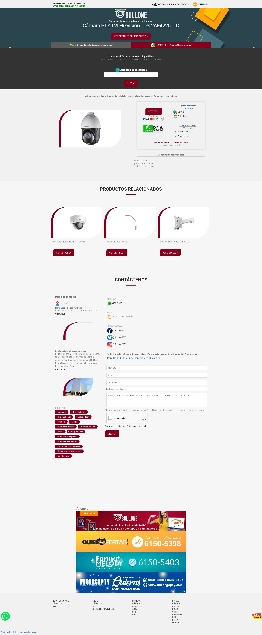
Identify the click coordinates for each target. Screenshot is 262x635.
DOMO (135, 606)
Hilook (146, 60)
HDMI (60, 432)
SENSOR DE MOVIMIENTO (104, 609)
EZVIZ (95, 601)
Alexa (74, 422)
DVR (54, 606)
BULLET (175, 606)
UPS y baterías (76, 432)
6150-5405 (116, 303)
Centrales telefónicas (67, 441)
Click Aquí (60, 314)
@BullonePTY (119, 330)
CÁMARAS (57, 604)
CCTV (134, 609)
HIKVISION (136, 601)
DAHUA (175, 601)
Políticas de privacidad (136, 426)
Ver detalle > (64, 252)
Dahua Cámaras (88, 427)
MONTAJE (176, 623)
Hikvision (134, 60)
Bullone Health (64, 417)
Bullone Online (79, 412)
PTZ (134, 612)
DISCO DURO (177, 614)
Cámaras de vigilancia (67, 436)
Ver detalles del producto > (131, 36)
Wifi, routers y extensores (69, 446)
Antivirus (62, 412)
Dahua (158, 60)
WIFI (94, 606)
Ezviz (122, 60)
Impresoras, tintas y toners (69, 451)
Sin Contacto (63, 456)
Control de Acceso (66, 427)
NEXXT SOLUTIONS (61, 601)
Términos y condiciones (115, 426)
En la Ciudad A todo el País (186, 130)
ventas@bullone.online (181, 45)
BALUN (175, 620)
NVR (174, 617)
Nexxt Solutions (107, 60)
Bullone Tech (83, 417)
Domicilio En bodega (186, 111)
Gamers (61, 422)
